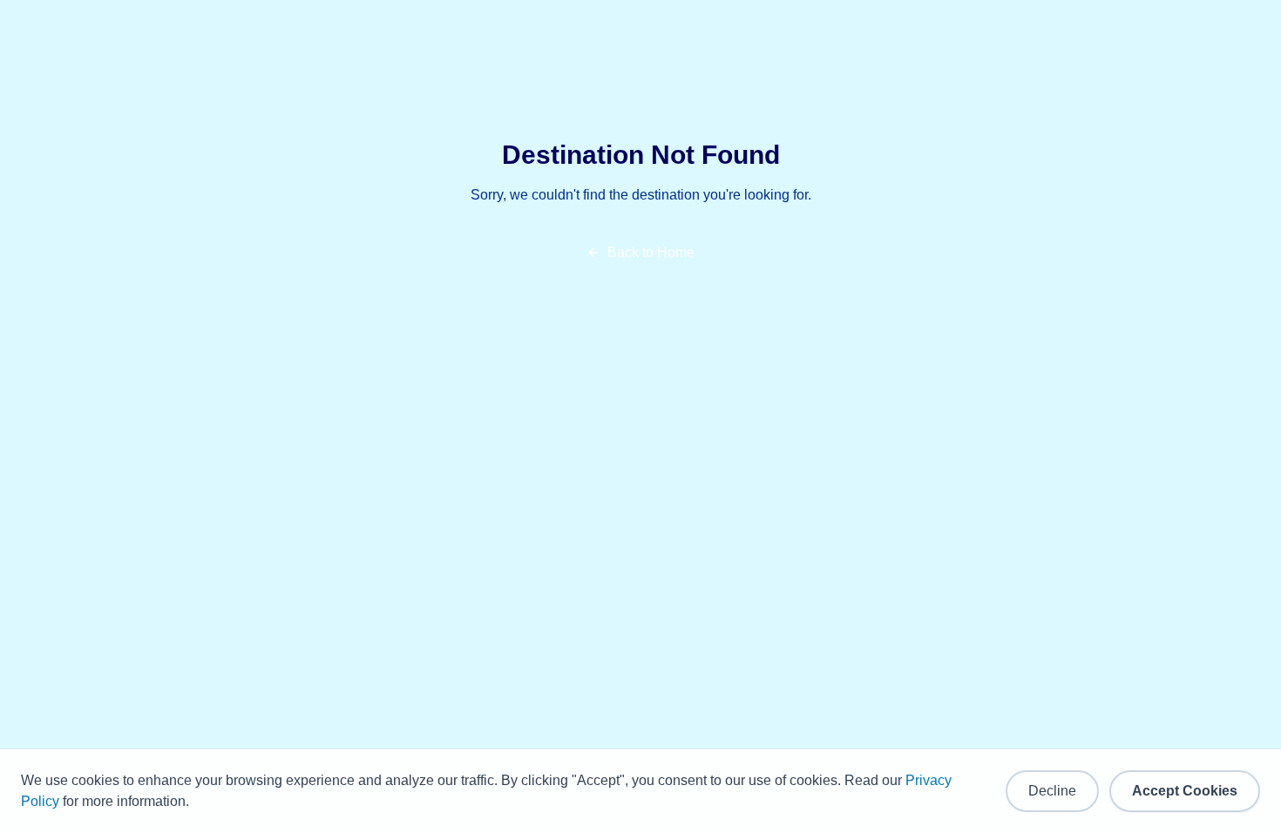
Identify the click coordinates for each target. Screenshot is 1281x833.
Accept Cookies (1184, 790)
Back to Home (651, 252)
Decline (1052, 790)
